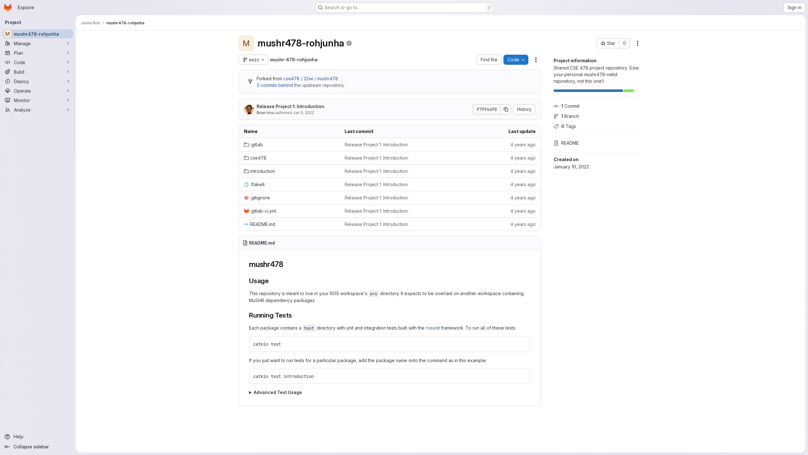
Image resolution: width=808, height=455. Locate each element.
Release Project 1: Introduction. (291, 106)
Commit (570, 106)
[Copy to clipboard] (523, 344)
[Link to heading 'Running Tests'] (295, 315)
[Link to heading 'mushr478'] (287, 264)
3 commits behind (275, 85)
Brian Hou (265, 112)
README (570, 143)
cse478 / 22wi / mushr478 (310, 78)
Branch (570, 116)
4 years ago (523, 144)
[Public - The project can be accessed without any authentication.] (349, 43)
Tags (568, 126)
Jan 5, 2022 (303, 112)
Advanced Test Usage (278, 392)
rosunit (433, 328)
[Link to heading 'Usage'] (272, 281)
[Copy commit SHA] (506, 109)
